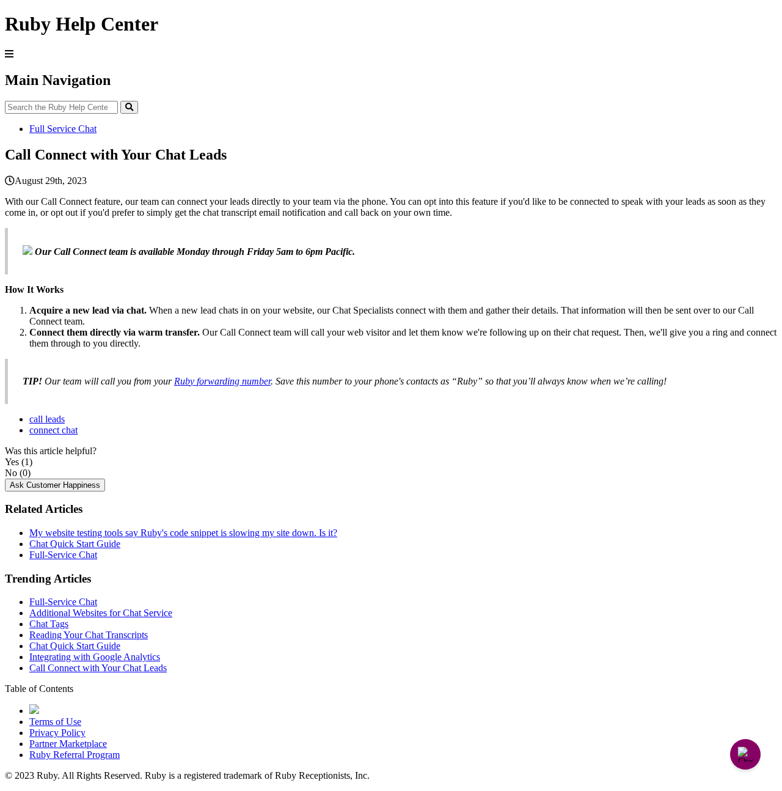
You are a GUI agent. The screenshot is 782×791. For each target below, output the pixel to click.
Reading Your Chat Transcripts (88, 635)
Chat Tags (48, 624)
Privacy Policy (57, 732)
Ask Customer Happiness (55, 485)
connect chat (53, 430)
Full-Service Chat (63, 555)
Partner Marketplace (68, 743)
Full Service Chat (63, 128)
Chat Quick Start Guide (74, 544)
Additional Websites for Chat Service (100, 613)
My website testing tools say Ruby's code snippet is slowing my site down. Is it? (183, 533)
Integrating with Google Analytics (94, 657)
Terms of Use (55, 721)
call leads (47, 419)
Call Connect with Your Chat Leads (98, 668)
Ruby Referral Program (74, 754)
